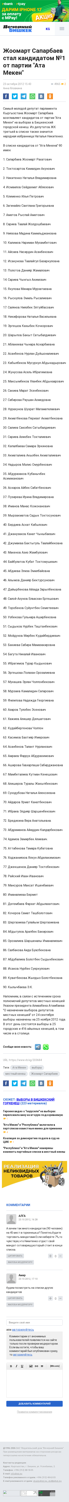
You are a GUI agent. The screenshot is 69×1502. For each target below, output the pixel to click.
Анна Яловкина (12, 88)
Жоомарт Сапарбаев (44, 1073)
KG (48, 29)
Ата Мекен (19, 1067)
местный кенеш (15, 1073)
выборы (37, 1067)
